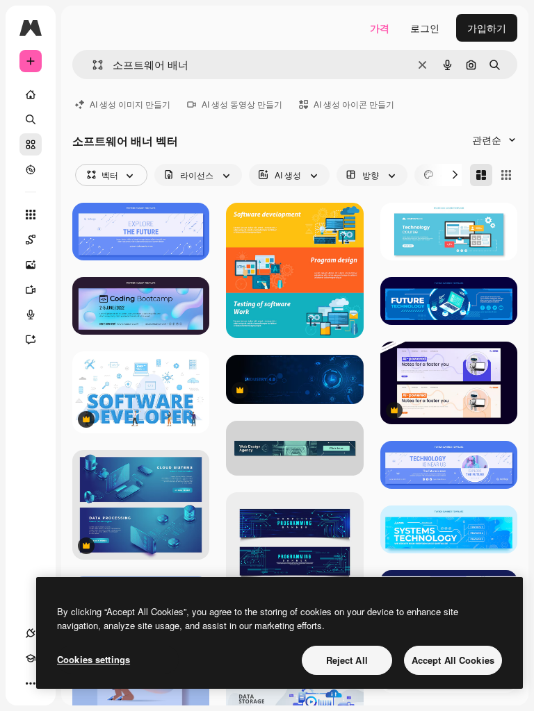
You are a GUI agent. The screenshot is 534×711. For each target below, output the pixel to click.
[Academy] (30, 658)
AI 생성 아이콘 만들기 (354, 104)
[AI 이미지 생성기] (30, 264)
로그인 (424, 28)
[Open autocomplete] (92, 65)
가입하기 (486, 28)
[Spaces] (30, 239)
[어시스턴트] (30, 339)
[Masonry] (481, 175)
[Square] (506, 175)
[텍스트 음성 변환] (30, 314)
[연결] (30, 633)
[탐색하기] (30, 169)
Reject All (347, 660)
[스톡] (30, 144)
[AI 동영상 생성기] (30, 289)
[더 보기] (30, 683)
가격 (379, 28)
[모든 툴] (30, 214)
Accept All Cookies (453, 660)
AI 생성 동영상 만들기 (242, 104)
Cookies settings (93, 659)
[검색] (30, 119)
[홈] (30, 94)
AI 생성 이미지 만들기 (130, 104)
